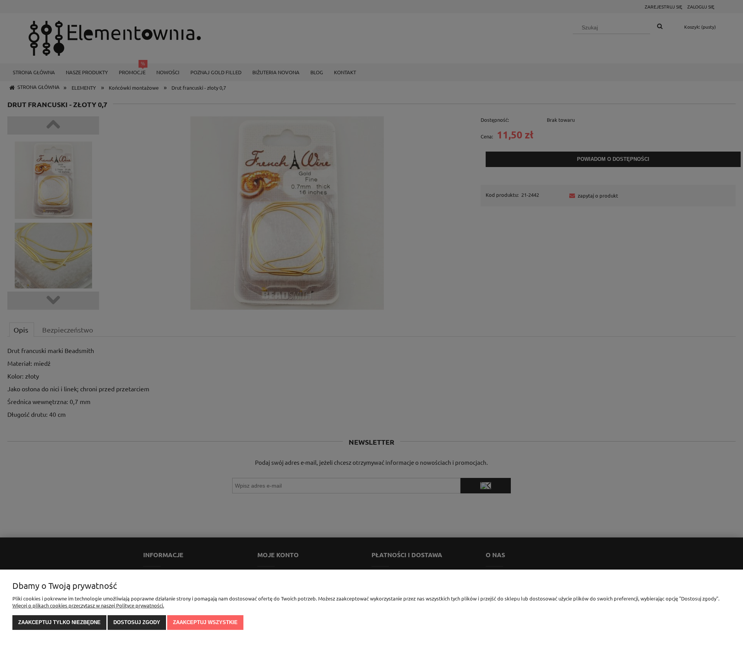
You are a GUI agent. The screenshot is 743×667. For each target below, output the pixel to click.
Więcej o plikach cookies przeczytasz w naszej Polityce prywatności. (88, 605)
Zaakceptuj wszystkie (205, 622)
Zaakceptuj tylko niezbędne (59, 622)
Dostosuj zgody (136, 622)
